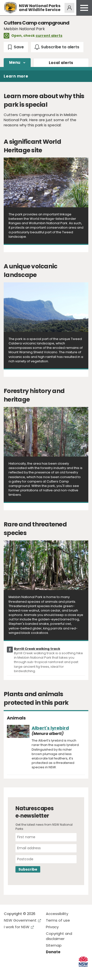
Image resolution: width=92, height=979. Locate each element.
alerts (61, 62)
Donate (53, 951)
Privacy (52, 926)
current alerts (49, 35)
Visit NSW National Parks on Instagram (19, 971)
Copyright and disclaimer (59, 936)
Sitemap (54, 945)
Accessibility (57, 913)
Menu (14, 62)
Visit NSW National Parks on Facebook (8, 971)
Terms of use (58, 920)
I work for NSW (16, 926)
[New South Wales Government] (83, 961)
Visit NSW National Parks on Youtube (29, 971)
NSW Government (20, 920)
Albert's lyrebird (50, 728)
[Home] (10, 7)
